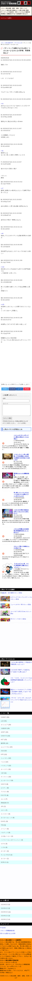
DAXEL (3, 821)
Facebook (12, 388)
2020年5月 (4, 904)
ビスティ (4, 788)
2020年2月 (4, 915)
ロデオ (3, 843)
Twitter (5, 388)
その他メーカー (6, 836)
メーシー (4, 829)
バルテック (4, 832)
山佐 (2, 721)
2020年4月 (4, 908)
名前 (4, 398)
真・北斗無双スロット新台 (13, 593)
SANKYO (4, 736)
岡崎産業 (4, 802)
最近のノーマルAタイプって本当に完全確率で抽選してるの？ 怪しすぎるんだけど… (20, 691)
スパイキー (4, 814)
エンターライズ (6, 780)
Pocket (27, 388)
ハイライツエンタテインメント (11, 840)
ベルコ (3, 762)
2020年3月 (4, 912)
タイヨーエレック (6, 817)
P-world (3, 927)
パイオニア (4, 765)
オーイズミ (4, 769)
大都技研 (4, 728)
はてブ (19, 388)
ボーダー (4, 851)
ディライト (4, 776)
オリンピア (4, 724)
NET (2, 739)
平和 (2, 825)
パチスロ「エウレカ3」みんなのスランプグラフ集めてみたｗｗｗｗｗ (21, 700)
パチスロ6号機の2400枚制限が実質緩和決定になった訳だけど (21, 530)
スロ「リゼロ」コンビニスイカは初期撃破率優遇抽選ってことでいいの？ (21, 680)
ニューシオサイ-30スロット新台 (20, 604)
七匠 (2, 773)
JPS (2, 806)
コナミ (3, 810)
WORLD (3, 862)
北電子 (3, 732)
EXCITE (3, 795)
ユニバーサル (5, 747)
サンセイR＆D (5, 855)
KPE (2, 754)
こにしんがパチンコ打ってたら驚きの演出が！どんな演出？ (21, 437)
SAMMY (3, 717)
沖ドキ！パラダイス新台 (18, 619)
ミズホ (3, 847)
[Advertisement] (16, 30)
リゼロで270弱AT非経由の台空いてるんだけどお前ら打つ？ (21, 511)
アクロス (4, 791)
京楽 (2, 750)
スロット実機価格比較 (7, 930)
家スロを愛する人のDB (7, 933)
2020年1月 (4, 919)
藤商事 (3, 743)
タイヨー (4, 858)
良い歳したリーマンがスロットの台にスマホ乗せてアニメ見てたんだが (21, 494)
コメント (5, 403)
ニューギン (4, 758)
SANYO (3, 784)
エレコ (3, 799)
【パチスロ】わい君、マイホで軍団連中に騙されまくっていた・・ (21, 565)
